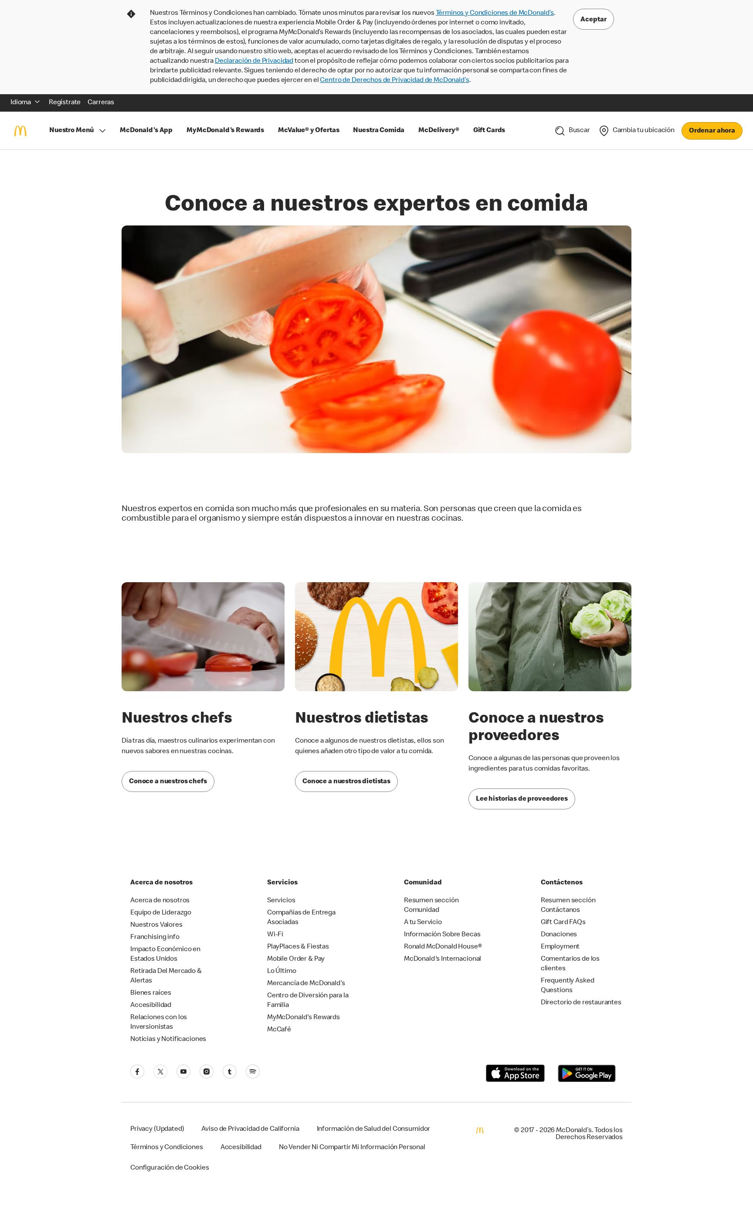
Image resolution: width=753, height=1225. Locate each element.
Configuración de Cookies (169, 1168)
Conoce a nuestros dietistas (346, 781)
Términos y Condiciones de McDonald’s (495, 13)
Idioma (20, 102)
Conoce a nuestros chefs (168, 781)
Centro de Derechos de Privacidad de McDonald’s (394, 80)
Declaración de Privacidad (254, 61)
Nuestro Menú (71, 130)
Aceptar (593, 20)
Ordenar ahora (712, 131)
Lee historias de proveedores (522, 799)
